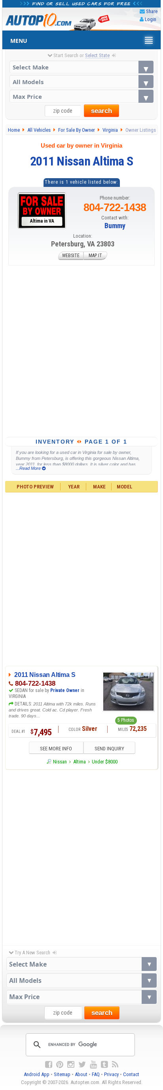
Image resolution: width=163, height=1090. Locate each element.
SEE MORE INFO (56, 749)
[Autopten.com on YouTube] (93, 1064)
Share (151, 11)
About (81, 1074)
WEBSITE (71, 256)
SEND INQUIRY (109, 749)
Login (150, 19)
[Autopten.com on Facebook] (48, 1064)
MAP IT (95, 256)
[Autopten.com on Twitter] (82, 1064)
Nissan (60, 762)
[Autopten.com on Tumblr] (104, 1064)
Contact (131, 1074)
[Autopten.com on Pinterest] (59, 1064)
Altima (79, 762)
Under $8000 (105, 762)
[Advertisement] (81, 351)
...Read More (29, 468)
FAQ (96, 1074)
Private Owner (65, 690)
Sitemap (62, 1074)
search (101, 111)
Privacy (111, 1074)
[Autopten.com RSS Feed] (115, 1064)
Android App (36, 1074)
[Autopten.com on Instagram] (70, 1064)
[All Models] (81, 81)
